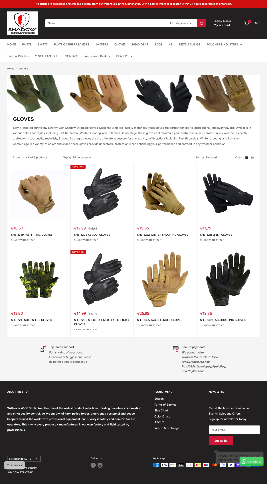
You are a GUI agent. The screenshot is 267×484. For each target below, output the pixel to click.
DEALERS (122, 56)
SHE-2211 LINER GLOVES (216, 234)
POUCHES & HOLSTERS (222, 44)
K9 (170, 44)
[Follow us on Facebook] (93, 465)
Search (159, 398)
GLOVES (120, 44)
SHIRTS (43, 44)
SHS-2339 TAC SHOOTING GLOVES (223, 320)
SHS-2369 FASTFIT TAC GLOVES (31, 234)
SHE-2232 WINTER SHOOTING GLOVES (162, 234)
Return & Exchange (166, 428)
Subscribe (220, 440)
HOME (11, 44)
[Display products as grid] (246, 157)
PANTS (26, 44)
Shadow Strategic (23, 240)
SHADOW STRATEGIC (20, 472)
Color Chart (162, 416)
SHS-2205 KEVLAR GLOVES (92, 234)
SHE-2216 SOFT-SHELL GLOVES (31, 320)
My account (222, 25)
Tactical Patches (18, 56)
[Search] (201, 23)
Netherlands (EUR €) (20, 458)
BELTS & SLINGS (189, 44)
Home (10, 68)
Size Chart (161, 410)
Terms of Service (165, 404)
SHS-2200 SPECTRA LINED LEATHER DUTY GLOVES (101, 322)
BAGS (158, 44)
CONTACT (72, 56)
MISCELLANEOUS (46, 56)
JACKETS (102, 44)
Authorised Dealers (97, 56)
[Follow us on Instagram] (100, 465)
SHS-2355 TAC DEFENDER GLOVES (159, 320)
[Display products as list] (252, 157)
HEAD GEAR (140, 44)
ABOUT (159, 422)
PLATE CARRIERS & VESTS (71, 44)
